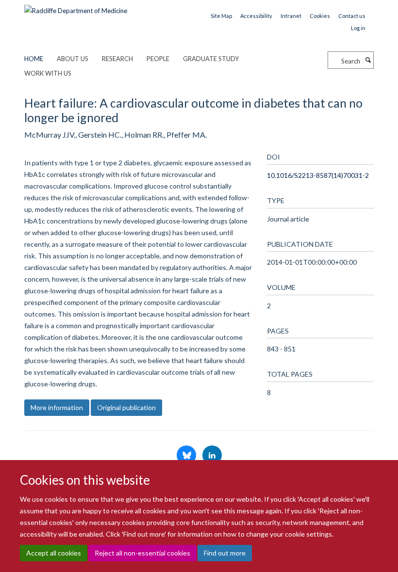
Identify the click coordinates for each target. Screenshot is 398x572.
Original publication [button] (126, 407)
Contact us (351, 16)
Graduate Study (211, 59)
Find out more (225, 553)
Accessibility (256, 16)
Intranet (291, 16)
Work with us (47, 73)
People (158, 59)
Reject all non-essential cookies (142, 553)
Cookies (320, 16)
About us (72, 59)
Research (117, 59)
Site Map (221, 16)
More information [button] (57, 407)
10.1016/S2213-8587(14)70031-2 (318, 175)
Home (33, 59)
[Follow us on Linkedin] (212, 456)
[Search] (368, 60)
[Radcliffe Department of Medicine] (75, 7)
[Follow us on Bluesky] (187, 456)
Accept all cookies (53, 553)
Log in (358, 28)
